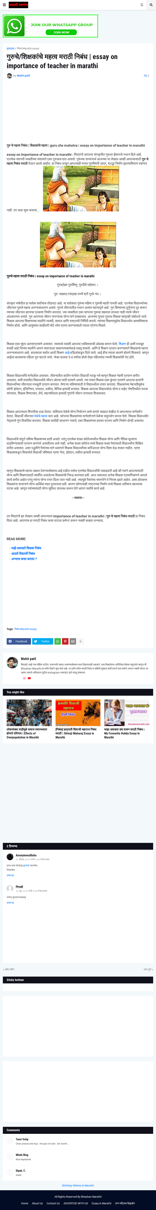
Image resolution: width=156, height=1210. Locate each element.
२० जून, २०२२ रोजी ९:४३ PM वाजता (31, 891)
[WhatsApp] (57, 641)
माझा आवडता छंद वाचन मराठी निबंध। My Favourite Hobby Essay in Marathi (124, 733)
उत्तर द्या (10, 875)
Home (24, 1203)
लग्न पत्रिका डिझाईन (125, 1203)
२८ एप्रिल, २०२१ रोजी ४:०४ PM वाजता (32, 859)
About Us (37, 1203)
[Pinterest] (65, 641)
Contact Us (53, 1203)
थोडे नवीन (9, 969)
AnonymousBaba (26, 855)
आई (67, 353)
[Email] (73, 641)
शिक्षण (123, 344)
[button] (4, 5)
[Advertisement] (78, 113)
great (26, 865)
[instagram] (24, 678)
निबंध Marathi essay (28, 48)
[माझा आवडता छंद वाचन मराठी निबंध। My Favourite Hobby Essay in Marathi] (126, 712)
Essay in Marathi (101, 1203)
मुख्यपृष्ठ (10, 48)
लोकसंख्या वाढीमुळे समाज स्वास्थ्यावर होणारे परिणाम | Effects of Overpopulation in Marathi (27, 733)
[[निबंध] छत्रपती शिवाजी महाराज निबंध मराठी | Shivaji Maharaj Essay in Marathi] (78, 712)
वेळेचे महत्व (40, 416)
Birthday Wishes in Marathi (78, 1185)
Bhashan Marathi (91, 1196)
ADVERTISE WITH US (76, 1203)
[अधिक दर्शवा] (80, 641)
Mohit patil (28, 659)
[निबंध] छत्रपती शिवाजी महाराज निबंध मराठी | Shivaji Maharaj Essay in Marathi (76, 733)
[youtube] (29, 678)
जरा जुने (147, 969)
